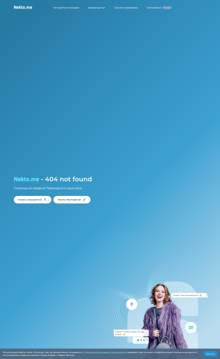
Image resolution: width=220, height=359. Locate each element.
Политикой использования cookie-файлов (104, 352)
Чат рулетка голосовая (66, 7)
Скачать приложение (126, 7)
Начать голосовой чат (30, 199)
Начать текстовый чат (69, 199)
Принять (210, 353)
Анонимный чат (96, 7)
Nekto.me (23, 7)
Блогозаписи (158, 7)
